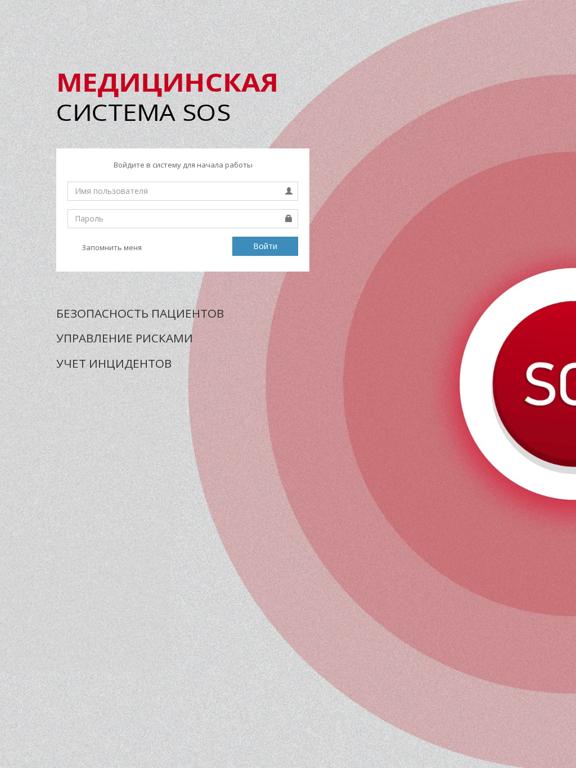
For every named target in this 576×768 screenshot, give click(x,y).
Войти (265, 246)
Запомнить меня (111, 247)
